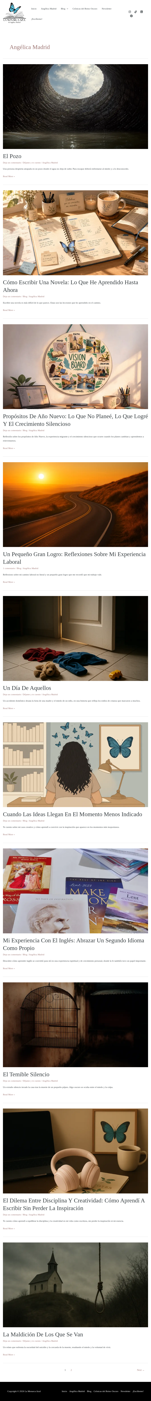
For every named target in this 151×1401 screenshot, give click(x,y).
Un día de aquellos (27, 688)
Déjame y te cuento (32, 162)
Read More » (9, 177)
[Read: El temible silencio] (75, 1024)
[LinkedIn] (141, 11)
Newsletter (106, 9)
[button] (66, 9)
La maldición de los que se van (43, 1334)
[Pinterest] (131, 16)
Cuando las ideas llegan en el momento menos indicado (72, 814)
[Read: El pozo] (75, 106)
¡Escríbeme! (36, 19)
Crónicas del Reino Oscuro (85, 9)
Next (141, 1370)
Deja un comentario (12, 162)
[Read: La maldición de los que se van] (75, 1285)
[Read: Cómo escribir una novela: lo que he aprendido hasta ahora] (75, 232)
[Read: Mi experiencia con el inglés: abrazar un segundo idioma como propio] (75, 890)
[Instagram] (129, 11)
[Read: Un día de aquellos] (75, 638)
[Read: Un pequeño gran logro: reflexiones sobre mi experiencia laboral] (75, 504)
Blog (63, 9)
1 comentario (9, 568)
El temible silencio (26, 1074)
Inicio (34, 9)
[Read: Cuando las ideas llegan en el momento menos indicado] (75, 764)
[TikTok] (135, 11)
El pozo (12, 156)
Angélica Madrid (48, 9)
